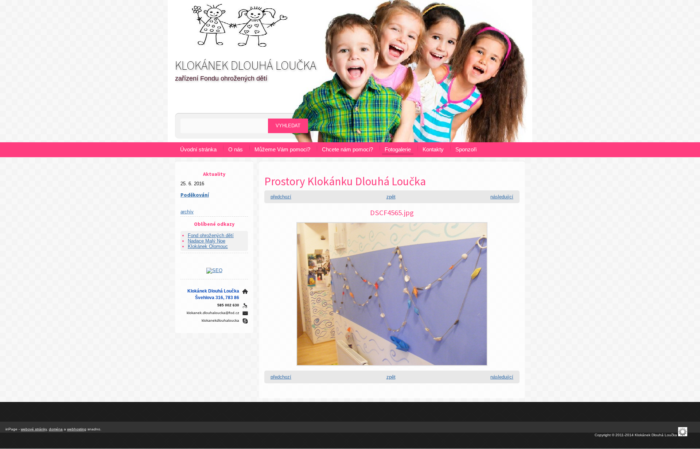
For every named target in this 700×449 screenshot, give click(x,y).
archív (187, 211)
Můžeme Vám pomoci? (282, 149)
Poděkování (194, 194)
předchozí (281, 197)
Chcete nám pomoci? (347, 149)
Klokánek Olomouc (208, 246)
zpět (391, 197)
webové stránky (34, 429)
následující (501, 197)
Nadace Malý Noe (206, 241)
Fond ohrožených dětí (211, 235)
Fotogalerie (398, 149)
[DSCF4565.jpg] (391, 368)
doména (56, 429)
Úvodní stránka (198, 149)
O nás (235, 149)
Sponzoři (466, 149)
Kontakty (433, 149)
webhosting (76, 429)
